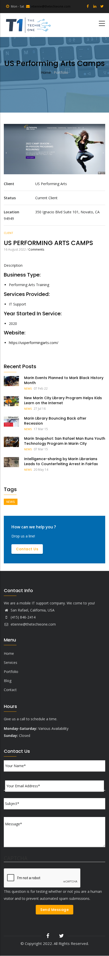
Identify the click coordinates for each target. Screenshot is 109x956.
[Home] (28, 25)
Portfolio (11, 671)
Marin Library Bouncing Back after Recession (55, 421)
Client (8, 233)
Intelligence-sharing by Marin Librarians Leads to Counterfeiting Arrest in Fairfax (61, 461)
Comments (36, 249)
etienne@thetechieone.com (50, 6)
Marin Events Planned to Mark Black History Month (63, 380)
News (28, 388)
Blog (7, 680)
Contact (10, 689)
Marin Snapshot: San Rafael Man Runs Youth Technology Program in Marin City (64, 441)
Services (10, 662)
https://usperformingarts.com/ (33, 342)
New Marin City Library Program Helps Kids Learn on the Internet (63, 400)
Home (46, 72)
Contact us (27, 549)
